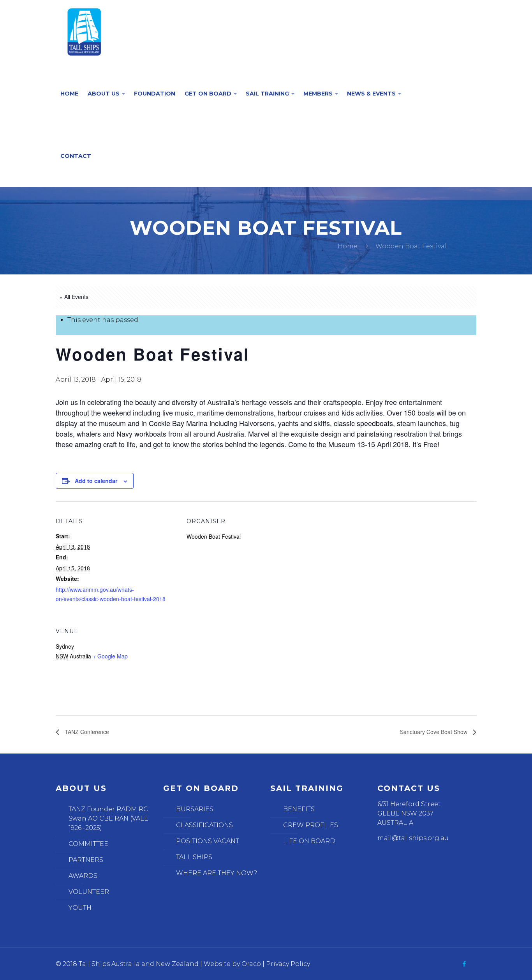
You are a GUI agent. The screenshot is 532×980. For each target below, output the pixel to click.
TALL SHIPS (194, 857)
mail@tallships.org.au (413, 838)
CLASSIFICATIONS (204, 825)
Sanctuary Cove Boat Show (434, 732)
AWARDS (83, 875)
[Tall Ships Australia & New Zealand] (84, 31)
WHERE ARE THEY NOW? (216, 873)
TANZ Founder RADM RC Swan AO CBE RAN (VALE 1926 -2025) (108, 818)
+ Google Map (110, 656)
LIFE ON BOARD (309, 841)
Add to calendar (96, 481)
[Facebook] (464, 964)
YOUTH (80, 907)
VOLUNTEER (89, 891)
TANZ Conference (86, 732)
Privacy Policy (288, 964)
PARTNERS (86, 859)
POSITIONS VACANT (207, 841)
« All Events (74, 297)
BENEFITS (299, 809)
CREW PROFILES (310, 825)
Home (348, 246)
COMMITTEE (88, 843)
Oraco (251, 964)
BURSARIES (194, 809)
